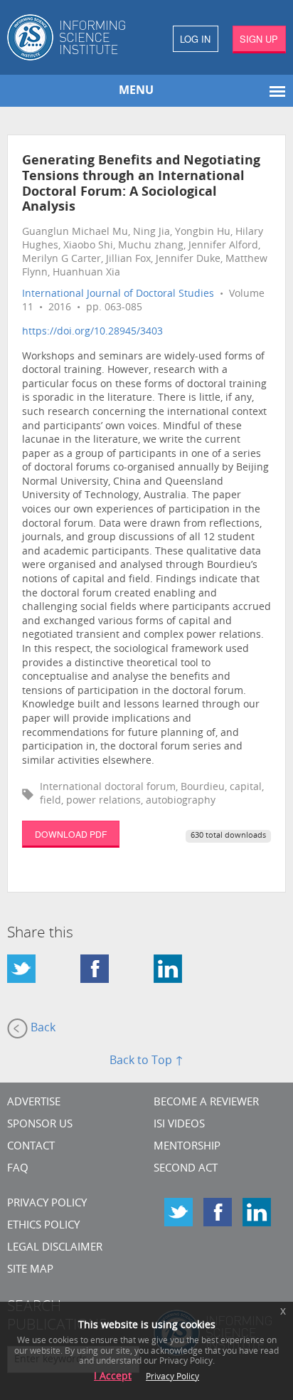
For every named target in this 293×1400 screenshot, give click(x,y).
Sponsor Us (40, 1125)
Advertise (33, 1103)
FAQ (17, 1169)
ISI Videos (179, 1125)
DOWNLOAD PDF (71, 834)
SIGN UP (259, 39)
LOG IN (195, 39)
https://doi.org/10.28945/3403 (92, 332)
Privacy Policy (47, 1204)
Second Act (186, 1169)
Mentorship (187, 1147)
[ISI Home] (73, 37)
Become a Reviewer (206, 1103)
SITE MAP (30, 1270)
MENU (136, 91)
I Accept (113, 1377)
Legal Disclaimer (54, 1248)
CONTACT (31, 1147)
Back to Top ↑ (146, 1061)
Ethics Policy (43, 1226)
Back (41, 1029)
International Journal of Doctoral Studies (118, 294)
